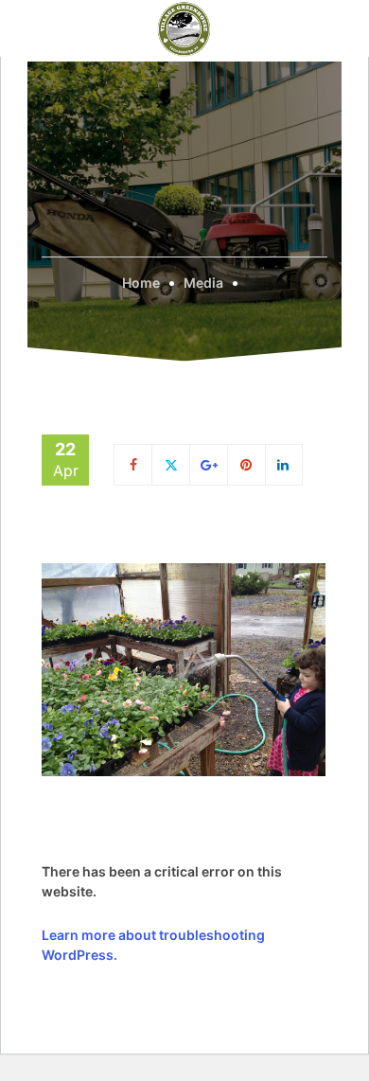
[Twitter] (171, 464)
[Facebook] (133, 464)
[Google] (209, 464)
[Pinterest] (247, 464)
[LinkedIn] (283, 464)
